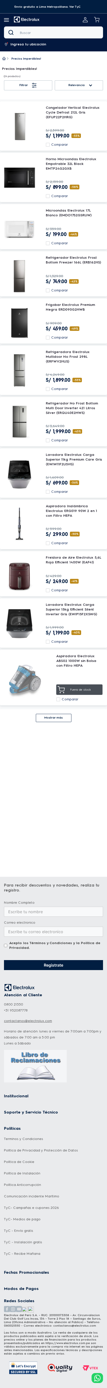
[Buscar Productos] (12, 32)
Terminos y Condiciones (23, 1139)
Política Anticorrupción (22, 1185)
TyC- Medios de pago (22, 1219)
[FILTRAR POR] (28, 85)
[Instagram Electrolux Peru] (13, 1309)
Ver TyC (75, 6)
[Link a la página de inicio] (4, 58)
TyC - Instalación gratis (23, 1242)
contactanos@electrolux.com (28, 1021)
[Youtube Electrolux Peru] (19, 1309)
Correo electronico (19, 923)
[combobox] (53, 32)
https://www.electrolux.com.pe (68, 1343)
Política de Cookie (19, 1162)
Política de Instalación (22, 1173)
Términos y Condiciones (50, 943)
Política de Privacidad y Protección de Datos (41, 1150)
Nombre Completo (19, 903)
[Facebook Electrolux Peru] (7, 1309)
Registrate (53, 965)
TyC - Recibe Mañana (22, 1254)
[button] (47, 6)
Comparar (59, 145)
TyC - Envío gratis (18, 1231)
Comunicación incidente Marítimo (31, 1196)
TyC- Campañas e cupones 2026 (31, 1208)
